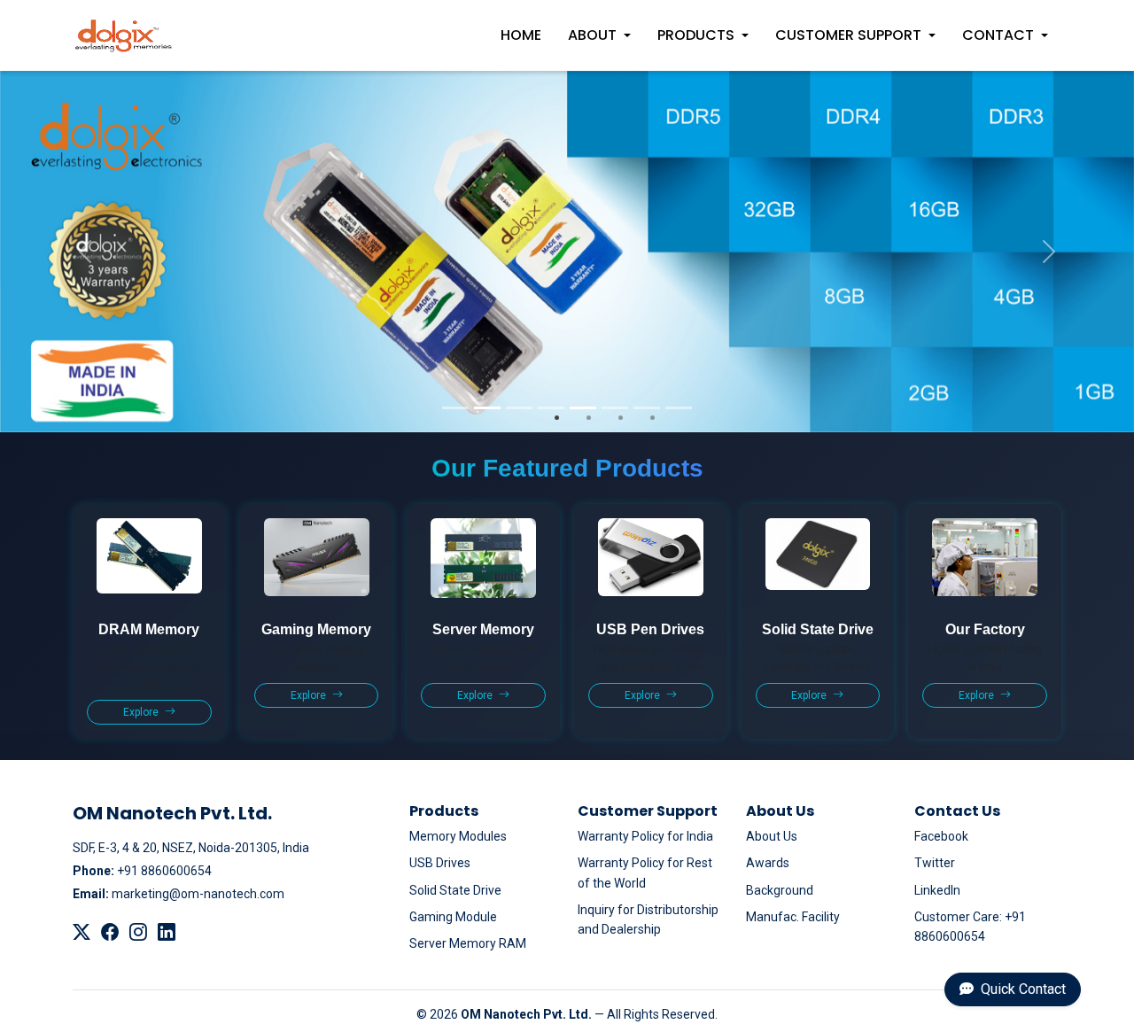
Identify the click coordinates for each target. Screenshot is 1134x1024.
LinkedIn (937, 890)
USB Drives (439, 863)
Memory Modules (458, 836)
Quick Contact (1021, 989)
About (592, 35)
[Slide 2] (487, 408)
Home (521, 35)
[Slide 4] (551, 408)
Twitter (934, 863)
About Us (771, 836)
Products (695, 35)
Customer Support (848, 35)
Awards (767, 863)
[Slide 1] (455, 408)
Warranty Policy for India (645, 836)
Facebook (941, 836)
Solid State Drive (455, 890)
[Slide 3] (519, 408)
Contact (998, 35)
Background (779, 890)
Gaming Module (453, 917)
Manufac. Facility (793, 917)
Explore (142, 712)
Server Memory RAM (467, 943)
